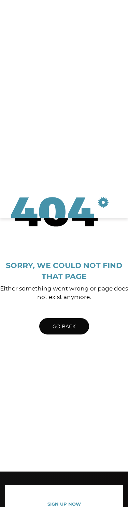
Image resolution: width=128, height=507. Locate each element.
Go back (64, 327)
